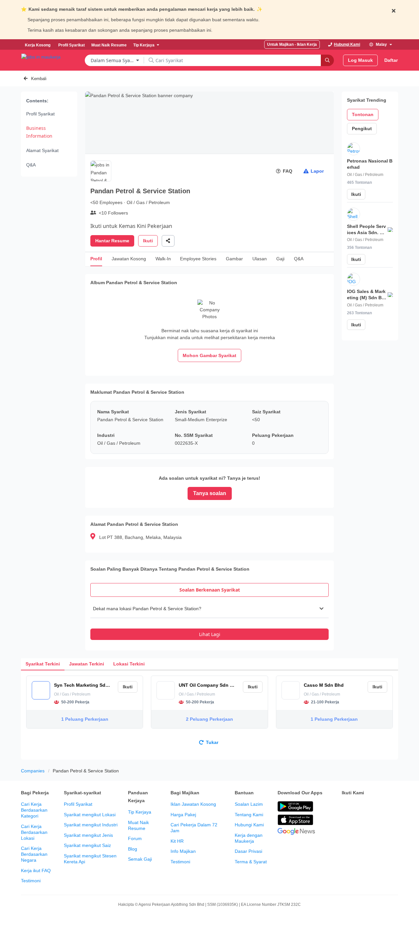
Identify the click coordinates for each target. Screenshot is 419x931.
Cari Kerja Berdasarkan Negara (34, 854)
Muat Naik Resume (138, 825)
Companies (33, 770)
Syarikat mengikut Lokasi (90, 814)
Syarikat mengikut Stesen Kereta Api (90, 858)
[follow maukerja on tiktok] (360, 823)
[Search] (327, 60)
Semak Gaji (140, 859)
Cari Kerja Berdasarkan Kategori (34, 810)
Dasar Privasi (248, 851)
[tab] (209, 590)
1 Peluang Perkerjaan (84, 719)
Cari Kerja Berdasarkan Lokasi (34, 832)
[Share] (168, 241)
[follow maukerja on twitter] (360, 807)
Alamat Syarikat (42, 150)
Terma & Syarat (251, 861)
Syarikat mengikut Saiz (87, 845)
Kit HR (177, 841)
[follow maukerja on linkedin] (346, 823)
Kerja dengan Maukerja (249, 838)
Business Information (39, 132)
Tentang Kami (249, 814)
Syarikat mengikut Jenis (88, 835)
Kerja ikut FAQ (36, 870)
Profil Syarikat (40, 113)
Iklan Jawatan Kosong (193, 804)
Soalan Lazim (249, 804)
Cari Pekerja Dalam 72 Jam (194, 827)
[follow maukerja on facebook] (346, 807)
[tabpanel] (209, 619)
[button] (209, 608)
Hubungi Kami (249, 824)
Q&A (31, 164)
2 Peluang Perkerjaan (209, 719)
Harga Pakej (183, 814)
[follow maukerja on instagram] (389, 807)
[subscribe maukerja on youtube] (374, 807)
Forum (135, 838)
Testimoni (31, 880)
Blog (132, 849)
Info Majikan (183, 851)
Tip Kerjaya (139, 812)
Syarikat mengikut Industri (91, 824)
